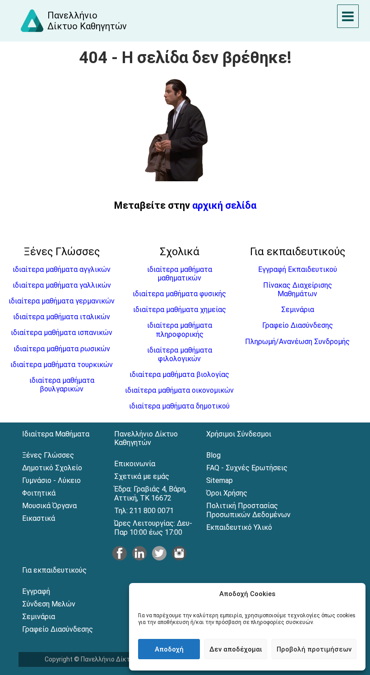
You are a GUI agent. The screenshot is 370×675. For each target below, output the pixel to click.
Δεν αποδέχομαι (235, 649)
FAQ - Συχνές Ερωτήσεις (246, 468)
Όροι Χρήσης (226, 493)
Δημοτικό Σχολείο (52, 468)
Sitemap (219, 480)
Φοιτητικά (39, 493)
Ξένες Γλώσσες (48, 455)
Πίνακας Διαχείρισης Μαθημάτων (297, 289)
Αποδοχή (169, 649)
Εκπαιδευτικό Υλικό (239, 527)
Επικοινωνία (134, 463)
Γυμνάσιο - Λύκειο (51, 480)
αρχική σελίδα (224, 205)
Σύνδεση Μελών (48, 604)
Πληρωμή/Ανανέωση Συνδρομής (297, 341)
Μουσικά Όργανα (49, 505)
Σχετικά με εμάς (141, 476)
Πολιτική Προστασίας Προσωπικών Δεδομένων (248, 510)
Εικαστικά (38, 518)
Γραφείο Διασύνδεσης (297, 325)
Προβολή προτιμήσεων (314, 649)
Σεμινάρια (297, 309)
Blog (213, 455)
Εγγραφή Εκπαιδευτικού (297, 269)
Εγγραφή (36, 591)
